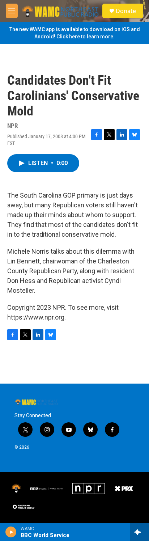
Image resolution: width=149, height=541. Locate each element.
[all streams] (139, 532)
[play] (11, 532)
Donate (126, 11)
